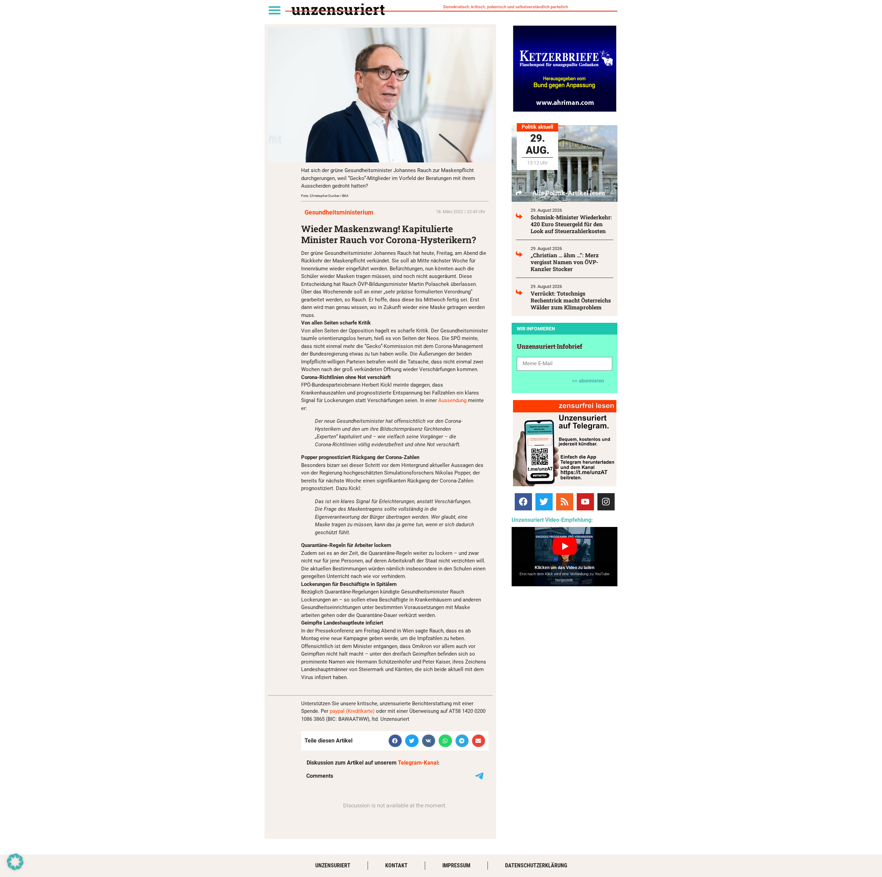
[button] (274, 10)
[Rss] (564, 501)
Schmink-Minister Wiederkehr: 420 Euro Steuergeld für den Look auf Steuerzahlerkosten (571, 224)
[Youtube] (585, 501)
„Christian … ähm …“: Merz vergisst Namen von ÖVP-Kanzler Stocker (565, 261)
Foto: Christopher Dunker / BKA (325, 196)
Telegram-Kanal (418, 762)
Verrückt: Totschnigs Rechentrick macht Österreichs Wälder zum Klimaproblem (571, 300)
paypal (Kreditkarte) (352, 711)
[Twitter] (544, 501)
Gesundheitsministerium (339, 212)
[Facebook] (523, 501)
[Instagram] (606, 501)
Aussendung (452, 400)
